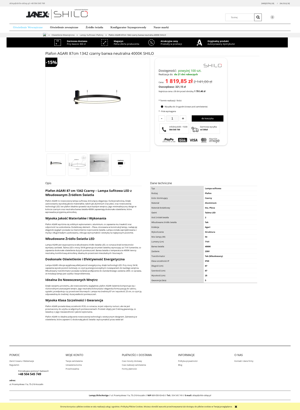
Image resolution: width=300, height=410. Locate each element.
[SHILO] (212, 65)
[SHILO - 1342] (56, 163)
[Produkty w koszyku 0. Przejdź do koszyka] (269, 18)
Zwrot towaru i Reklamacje (21, 361)
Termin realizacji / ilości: (170, 100)
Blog (180, 364)
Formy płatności (129, 368)
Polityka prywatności (188, 361)
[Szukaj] (258, 17)
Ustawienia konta (74, 364)
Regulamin (14, 364)
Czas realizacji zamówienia (134, 364)
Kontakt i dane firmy (243, 361)
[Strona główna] (58, 14)
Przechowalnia (72, 368)
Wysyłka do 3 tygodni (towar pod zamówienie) (186, 106)
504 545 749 (177, 395)
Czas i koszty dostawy (132, 361)
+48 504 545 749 (37, 3)
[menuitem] (27, 27)
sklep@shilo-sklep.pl (19, 3)
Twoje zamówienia (74, 361)
